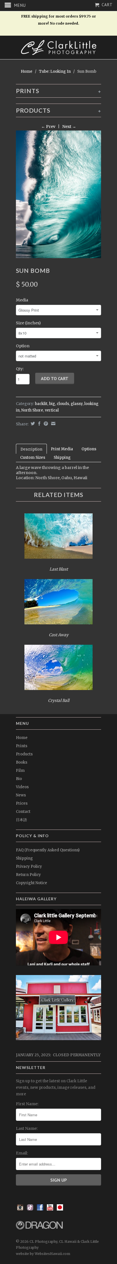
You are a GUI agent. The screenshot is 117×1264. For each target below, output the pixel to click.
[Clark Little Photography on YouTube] (50, 1209)
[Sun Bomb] (58, 194)
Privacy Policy (29, 866)
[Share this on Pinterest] (45, 423)
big (52, 403)
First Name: (27, 1103)
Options (89, 449)
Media (22, 300)
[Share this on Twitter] (32, 423)
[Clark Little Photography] (58, 47)
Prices (22, 803)
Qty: (20, 368)
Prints (21, 746)
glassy (77, 403)
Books (21, 762)
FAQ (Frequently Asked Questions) (48, 850)
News (21, 795)
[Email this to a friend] (52, 423)
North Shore (32, 410)
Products (24, 754)
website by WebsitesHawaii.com (43, 1254)
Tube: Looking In (55, 71)
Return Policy (28, 874)
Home (22, 737)
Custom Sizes (32, 457)
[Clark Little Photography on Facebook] (40, 1209)
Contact (23, 811)
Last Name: (26, 1128)
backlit (41, 403)
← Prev (48, 126)
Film (20, 770)
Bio (19, 778)
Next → (69, 126)
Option (23, 345)
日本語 (21, 819)
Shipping (62, 457)
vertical (52, 410)
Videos (22, 787)
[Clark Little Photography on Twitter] (30, 1209)
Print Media (62, 449)
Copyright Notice (31, 882)
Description (31, 449)
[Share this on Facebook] (38, 423)
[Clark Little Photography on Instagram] (20, 1209)
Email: (22, 1153)
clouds (63, 403)
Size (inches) (28, 322)
